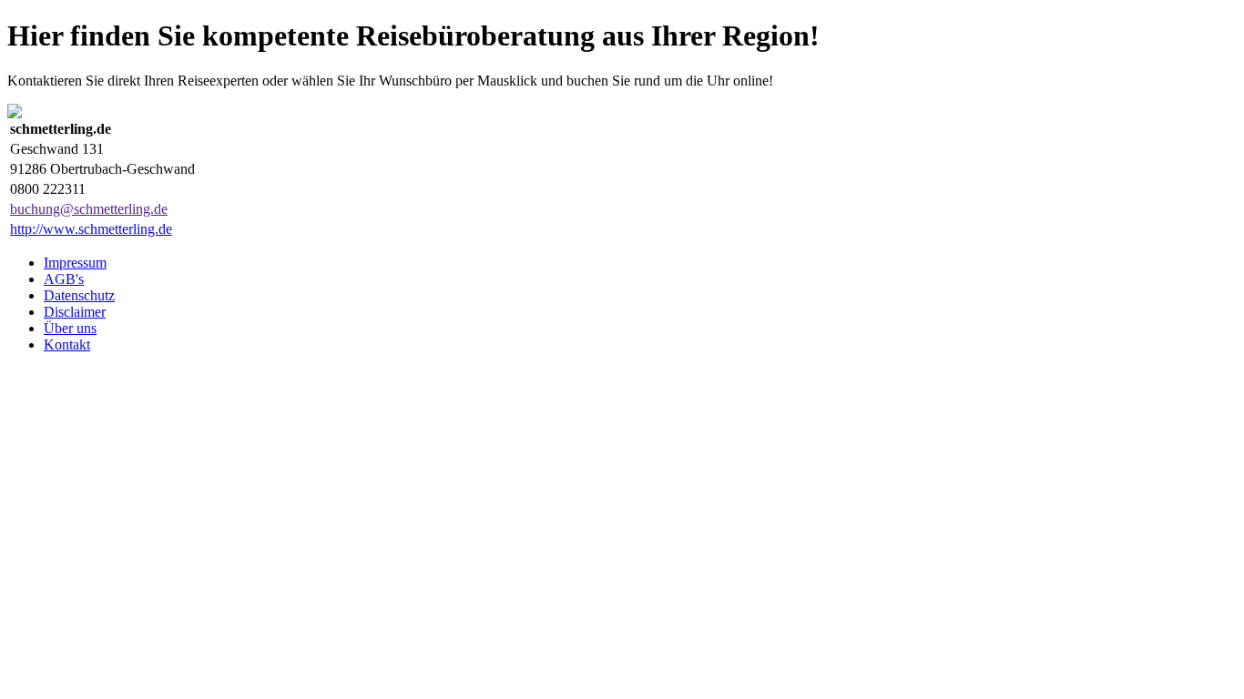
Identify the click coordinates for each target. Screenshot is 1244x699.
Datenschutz (79, 295)
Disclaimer (75, 311)
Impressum (75, 262)
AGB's (64, 279)
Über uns (70, 328)
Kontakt (67, 344)
